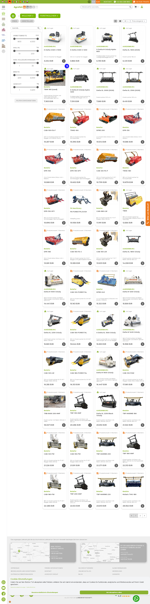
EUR (98, 2)
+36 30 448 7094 (56, 553)
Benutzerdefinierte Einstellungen (45, 592)
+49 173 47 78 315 (126, 559)
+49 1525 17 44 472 (126, 554)
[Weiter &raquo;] (144, 516)
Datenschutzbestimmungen (18, 587)
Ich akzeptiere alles (114, 592)
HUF (93, 2)
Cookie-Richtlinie (30, 587)
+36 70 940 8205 (56, 558)
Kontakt (108, 2)
